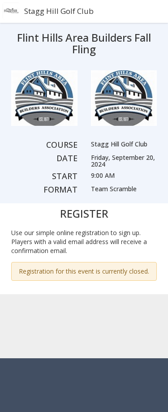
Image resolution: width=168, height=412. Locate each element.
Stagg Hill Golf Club (59, 11)
